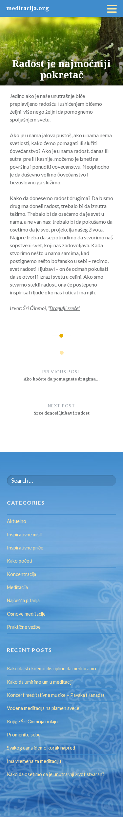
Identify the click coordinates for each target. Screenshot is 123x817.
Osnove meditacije (26, 614)
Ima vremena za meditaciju (34, 761)
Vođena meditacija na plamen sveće (43, 708)
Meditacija (17, 587)
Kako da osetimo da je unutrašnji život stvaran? (55, 774)
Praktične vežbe (24, 627)
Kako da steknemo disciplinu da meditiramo (51, 668)
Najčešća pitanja (23, 600)
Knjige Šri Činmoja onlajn (32, 721)
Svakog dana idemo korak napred (41, 748)
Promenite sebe (24, 734)
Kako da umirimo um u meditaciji (39, 682)
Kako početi (19, 561)
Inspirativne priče (25, 547)
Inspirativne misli (24, 534)
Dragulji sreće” (65, 308)
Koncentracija (21, 574)
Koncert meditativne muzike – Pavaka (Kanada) (55, 695)
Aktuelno (16, 521)
